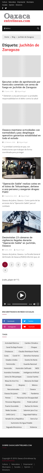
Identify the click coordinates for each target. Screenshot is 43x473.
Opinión (11, 5)
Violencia (33, 427)
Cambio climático (31, 343)
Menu (7, 28)
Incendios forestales (12, 372)
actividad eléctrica (12, 343)
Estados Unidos (11, 360)
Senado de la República (14, 419)
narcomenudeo (13, 389)
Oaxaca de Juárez (11, 393)
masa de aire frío (12, 381)
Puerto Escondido (12, 406)
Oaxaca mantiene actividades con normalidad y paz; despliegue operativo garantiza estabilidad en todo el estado (21, 134)
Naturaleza (12, 2)
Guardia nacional (30, 364)
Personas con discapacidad (27, 398)
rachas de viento (31, 406)
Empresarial (21, 2)
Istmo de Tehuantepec (13, 377)
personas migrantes (12, 402)
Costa (6, 356)
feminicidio (10, 364)
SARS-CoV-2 (10, 414)
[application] (21, 295)
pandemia (35, 393)
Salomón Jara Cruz (30, 410)
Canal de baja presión (14, 347)
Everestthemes (8, 460)
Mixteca (8, 385)
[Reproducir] (5, 304)
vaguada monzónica (14, 427)
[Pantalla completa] (38, 304)
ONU (24, 393)
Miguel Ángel (21, 91)
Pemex (7, 398)
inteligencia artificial (31, 372)
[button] (21, 295)
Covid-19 (16, 356)
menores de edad (31, 381)
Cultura (4, 2)
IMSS (37, 368)
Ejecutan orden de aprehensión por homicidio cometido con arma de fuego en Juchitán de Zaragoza (21, 84)
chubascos (9, 351)
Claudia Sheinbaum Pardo (28, 351)
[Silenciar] (34, 304)
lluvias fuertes (32, 377)
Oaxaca (33, 389)
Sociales (4, 5)
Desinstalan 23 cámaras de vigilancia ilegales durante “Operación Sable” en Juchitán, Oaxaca (19, 241)
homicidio (8, 368)
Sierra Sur (34, 419)
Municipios (30, 2)
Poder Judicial (32, 402)
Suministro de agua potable (21, 423)
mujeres (22, 385)
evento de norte (31, 360)
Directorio (19, 5)
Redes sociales (11, 410)
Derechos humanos (31, 356)
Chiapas (34, 347)
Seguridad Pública (30, 414)
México (34, 385)
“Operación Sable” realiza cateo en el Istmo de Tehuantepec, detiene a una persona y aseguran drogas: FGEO (21, 187)
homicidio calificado (23, 368)
